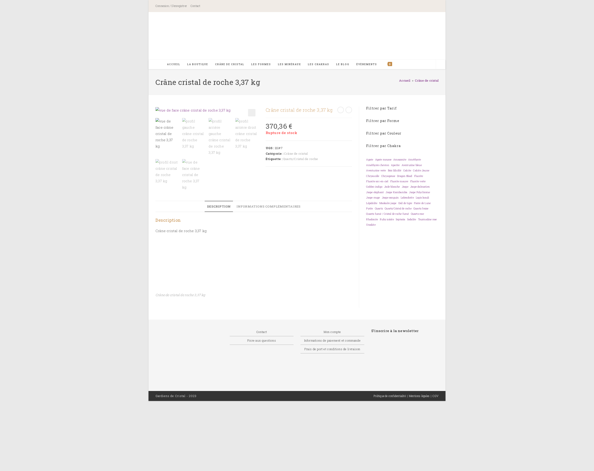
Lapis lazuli (422, 197)
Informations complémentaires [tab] (268, 206)
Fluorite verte (418, 181)
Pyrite (369, 208)
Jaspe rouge (373, 197)
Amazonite (399, 159)
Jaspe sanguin (390, 197)
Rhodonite (372, 219)
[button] (251, 112)
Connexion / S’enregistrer (171, 6)
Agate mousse (383, 159)
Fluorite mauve (399, 181)
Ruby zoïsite (387, 219)
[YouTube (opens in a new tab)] (432, 6)
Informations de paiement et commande (332, 340)
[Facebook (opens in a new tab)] (395, 6)
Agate (369, 159)
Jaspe (405, 186)
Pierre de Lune (422, 203)
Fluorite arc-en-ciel (377, 181)
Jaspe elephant (375, 192)
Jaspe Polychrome (419, 192)
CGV (436, 396)
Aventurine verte (376, 170)
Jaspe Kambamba (396, 192)
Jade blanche (392, 186)
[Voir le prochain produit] (348, 110)
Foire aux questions (261, 340)
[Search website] (440, 64)
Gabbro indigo (374, 186)
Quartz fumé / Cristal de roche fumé (387, 213)
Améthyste (414, 159)
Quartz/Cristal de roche (300, 159)
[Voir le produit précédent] (340, 110)
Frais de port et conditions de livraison (332, 349)
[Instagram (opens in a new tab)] (416, 6)
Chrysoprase (388, 176)
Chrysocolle (372, 176)
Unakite (370, 224)
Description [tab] (219, 206)
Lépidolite (371, 203)
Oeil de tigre (405, 203)
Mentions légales (419, 396)
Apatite (395, 165)
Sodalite (411, 219)
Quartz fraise (421, 208)
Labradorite (407, 197)
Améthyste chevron (377, 165)
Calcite (407, 170)
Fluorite (418, 176)
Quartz (379, 208)
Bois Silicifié (394, 170)
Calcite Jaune (421, 170)
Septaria (400, 219)
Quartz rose (417, 213)
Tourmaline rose (427, 219)
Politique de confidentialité (390, 396)
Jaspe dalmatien (420, 186)
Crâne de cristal (427, 80)
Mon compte (332, 332)
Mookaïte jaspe (388, 203)
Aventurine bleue (412, 165)
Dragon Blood (404, 176)
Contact (195, 6)
